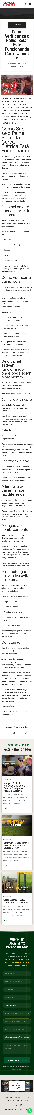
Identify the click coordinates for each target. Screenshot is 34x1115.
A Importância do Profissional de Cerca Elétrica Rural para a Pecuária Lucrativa (14, 787)
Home (6, 1097)
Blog (17, 1100)
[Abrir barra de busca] (25, 4)
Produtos (26, 1097)
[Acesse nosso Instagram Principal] (21, 1105)
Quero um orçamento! (18, 1060)
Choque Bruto (24, 1110)
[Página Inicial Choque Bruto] (9, 4)
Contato (24, 1100)
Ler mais (6, 808)
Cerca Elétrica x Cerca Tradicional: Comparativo (16, 901)
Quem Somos (15, 1097)
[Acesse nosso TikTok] (17, 1105)
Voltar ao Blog (18, 25)
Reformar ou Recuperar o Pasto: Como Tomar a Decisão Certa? (16, 845)
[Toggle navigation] (30, 4)
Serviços (10, 1100)
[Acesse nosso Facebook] (13, 1105)
